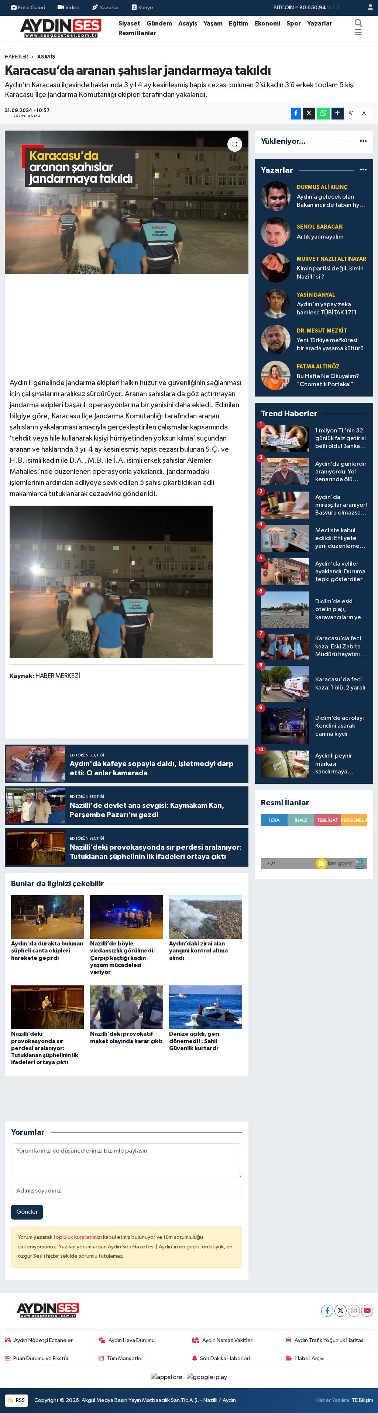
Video (72, 7)
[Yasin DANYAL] (276, 303)
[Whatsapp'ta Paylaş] (323, 114)
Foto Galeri (31, 7)
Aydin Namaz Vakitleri (228, 1340)
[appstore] (167, 1377)
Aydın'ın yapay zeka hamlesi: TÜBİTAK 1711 (327, 308)
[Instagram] (354, 1311)
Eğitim (238, 23)
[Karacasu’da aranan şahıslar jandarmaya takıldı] (126, 202)
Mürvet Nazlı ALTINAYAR (331, 259)
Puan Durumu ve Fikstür (41, 1358)
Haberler (16, 57)
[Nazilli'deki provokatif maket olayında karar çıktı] (126, 1007)
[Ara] (359, 23)
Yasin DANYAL (316, 295)
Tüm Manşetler (125, 1358)
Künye (145, 7)
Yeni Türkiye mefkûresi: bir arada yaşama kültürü (330, 344)
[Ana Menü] (358, 33)
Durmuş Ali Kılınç (322, 187)
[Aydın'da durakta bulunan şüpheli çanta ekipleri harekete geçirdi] (47, 917)
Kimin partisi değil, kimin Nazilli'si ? (330, 273)
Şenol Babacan (320, 227)
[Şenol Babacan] (276, 232)
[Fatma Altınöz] (276, 375)
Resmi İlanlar (137, 33)
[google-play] (207, 1377)
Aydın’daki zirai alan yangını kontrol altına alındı (198, 951)
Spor (293, 23)
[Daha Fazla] (337, 114)
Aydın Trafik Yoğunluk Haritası (330, 1340)
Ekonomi (267, 23)
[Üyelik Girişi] (367, 8)
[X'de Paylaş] (309, 114)
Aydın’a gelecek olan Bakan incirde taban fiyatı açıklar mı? (332, 201)
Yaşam (213, 23)
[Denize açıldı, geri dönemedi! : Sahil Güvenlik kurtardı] (205, 1007)
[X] (340, 1311)
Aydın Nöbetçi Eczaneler (43, 1340)
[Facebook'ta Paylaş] (296, 114)
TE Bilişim (362, 1400)
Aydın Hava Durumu (132, 1340)
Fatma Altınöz (318, 367)
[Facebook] (327, 1311)
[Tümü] (363, 141)
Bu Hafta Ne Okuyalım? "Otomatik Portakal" (328, 380)
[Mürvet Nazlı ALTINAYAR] (276, 267)
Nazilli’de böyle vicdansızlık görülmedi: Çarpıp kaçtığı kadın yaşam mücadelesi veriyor (122, 958)
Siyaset (129, 23)
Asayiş (187, 23)
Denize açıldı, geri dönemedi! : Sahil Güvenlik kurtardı (194, 1041)
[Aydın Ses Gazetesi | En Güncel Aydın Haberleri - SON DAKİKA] (60, 28)
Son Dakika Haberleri (225, 1358)
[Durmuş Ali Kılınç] (276, 196)
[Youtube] (367, 1311)
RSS (20, 1400)
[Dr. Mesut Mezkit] (276, 339)
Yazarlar (109, 7)
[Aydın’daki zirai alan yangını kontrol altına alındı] (205, 917)
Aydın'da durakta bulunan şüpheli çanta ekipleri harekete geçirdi (47, 951)
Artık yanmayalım (320, 237)
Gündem (159, 23)
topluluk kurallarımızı (78, 1237)
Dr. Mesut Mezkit (322, 331)
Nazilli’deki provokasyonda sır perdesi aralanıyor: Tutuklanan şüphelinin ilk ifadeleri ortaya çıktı (44, 1048)
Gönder (27, 1212)
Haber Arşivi (309, 1358)
